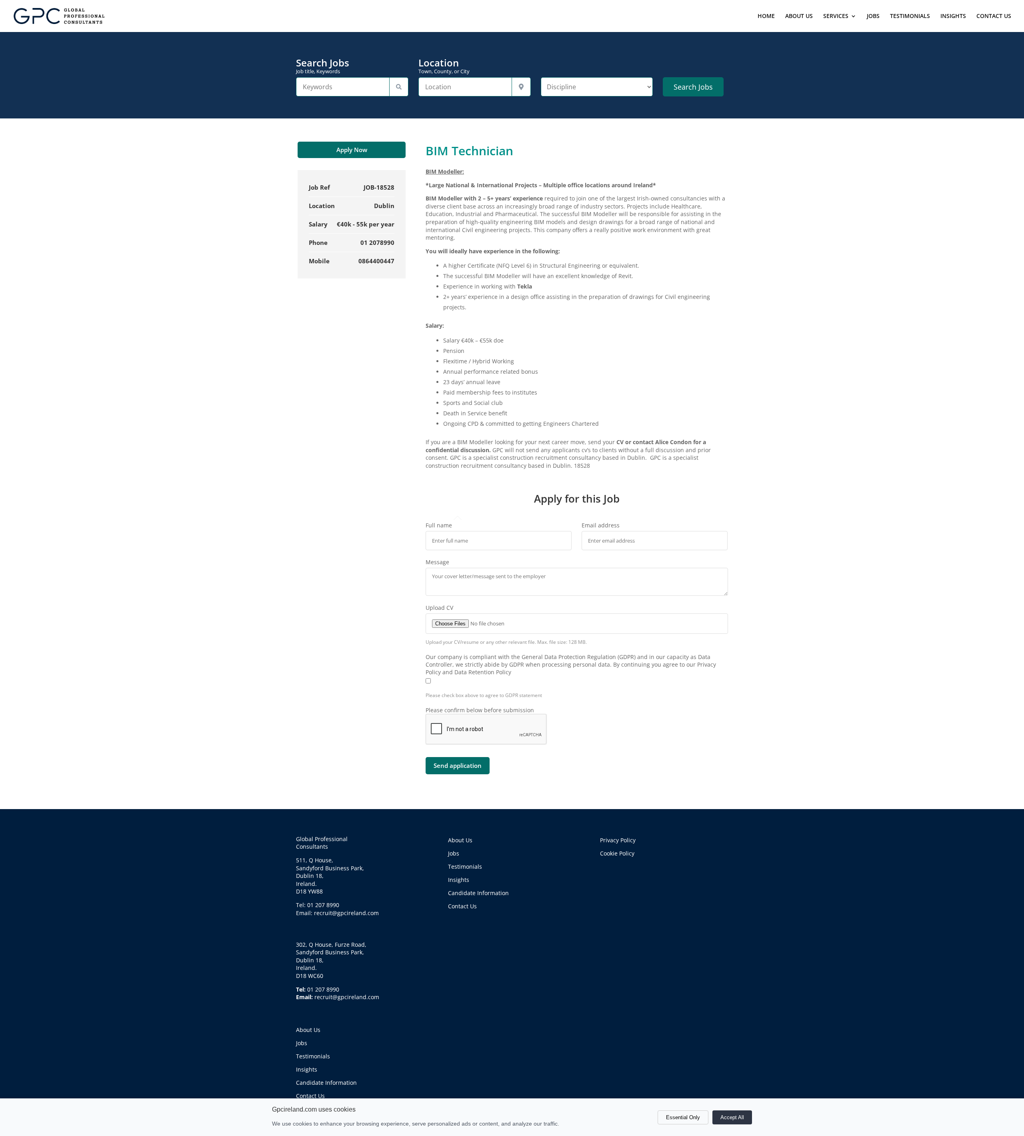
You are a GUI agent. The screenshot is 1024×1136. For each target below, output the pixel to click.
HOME (766, 16)
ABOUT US (799, 16)
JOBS (873, 16)
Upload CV (439, 607)
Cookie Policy (617, 853)
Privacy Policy (618, 840)
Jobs (301, 1043)
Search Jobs (322, 66)
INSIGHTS (953, 16)
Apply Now (351, 150)
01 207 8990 (323, 989)
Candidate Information (326, 1082)
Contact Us (310, 1096)
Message (437, 562)
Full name (439, 525)
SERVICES (835, 16)
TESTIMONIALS (910, 16)
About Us (308, 1030)
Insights (306, 1069)
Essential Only (683, 1117)
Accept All (732, 1117)
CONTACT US (993, 16)
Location (444, 66)
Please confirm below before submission (480, 710)
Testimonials (313, 1056)
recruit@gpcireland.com (346, 997)
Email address (601, 525)
